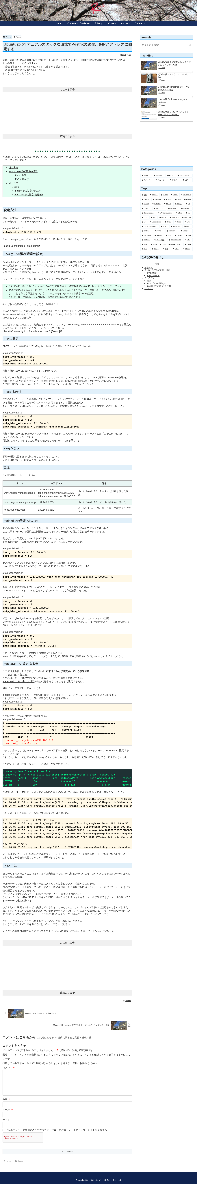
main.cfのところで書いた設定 (18, 681)
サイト (6, 1120)
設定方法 (13, 167)
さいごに (148, 288)
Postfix (18, 37)
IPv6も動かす (21, 179)
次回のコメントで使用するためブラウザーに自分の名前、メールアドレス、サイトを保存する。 (57, 1130)
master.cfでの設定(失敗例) (28, 194)
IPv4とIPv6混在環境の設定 (23, 171)
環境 (16, 187)
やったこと (15, 183)
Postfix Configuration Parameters (20, 246)
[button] (190, 45)
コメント (9, 1067)
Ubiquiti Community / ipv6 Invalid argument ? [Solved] (31, 331)
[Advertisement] (67, 112)
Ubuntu (8, 37)
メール (8, 1109)
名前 (6, 1099)
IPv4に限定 (20, 175)
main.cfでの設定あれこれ (28, 190)
